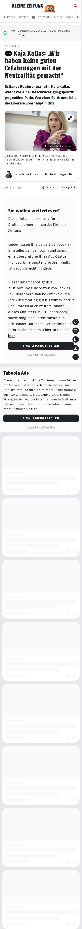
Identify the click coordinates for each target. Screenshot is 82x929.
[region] (41, 17)
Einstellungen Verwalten (41, 354)
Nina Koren (30, 174)
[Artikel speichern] (75, 339)
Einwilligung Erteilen (41, 345)
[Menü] (6, 6)
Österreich (51, 187)
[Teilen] (75, 348)
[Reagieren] (75, 322)
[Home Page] (27, 6)
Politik (10, 46)
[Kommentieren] (75, 331)
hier (11, 336)
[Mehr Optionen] (75, 357)
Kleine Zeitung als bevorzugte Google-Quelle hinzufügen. (40, 33)
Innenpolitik (69, 187)
